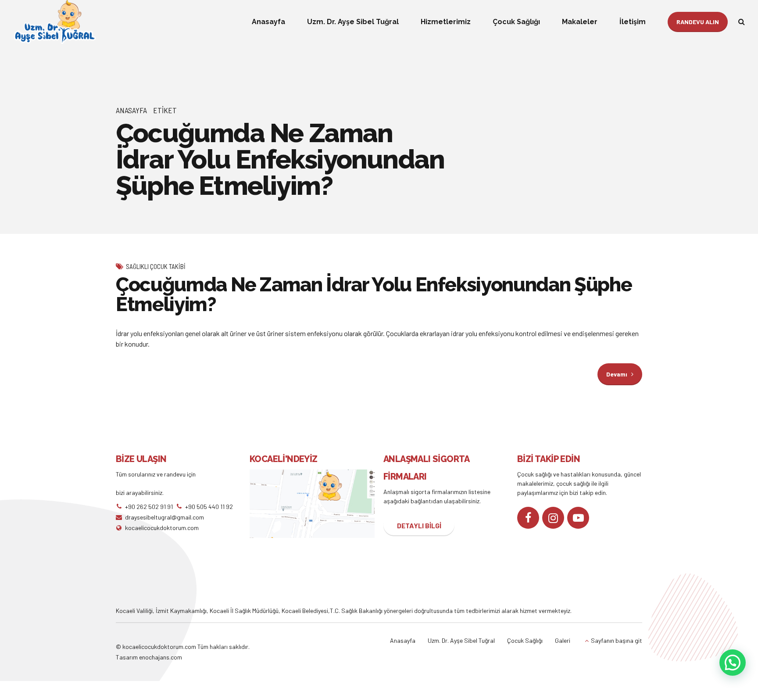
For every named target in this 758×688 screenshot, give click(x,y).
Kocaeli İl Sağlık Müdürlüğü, (246, 610)
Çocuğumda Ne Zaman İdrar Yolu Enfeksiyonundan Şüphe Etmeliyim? (374, 294)
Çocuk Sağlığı (516, 22)
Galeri (562, 640)
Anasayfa (268, 22)
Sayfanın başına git (616, 640)
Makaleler (579, 22)
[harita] (312, 503)
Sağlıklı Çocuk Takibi (156, 266)
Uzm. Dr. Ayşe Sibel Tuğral (353, 22)
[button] (732, 662)
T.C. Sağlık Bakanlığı (356, 610)
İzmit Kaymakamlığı (181, 610)
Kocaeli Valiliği (134, 610)
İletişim (632, 22)
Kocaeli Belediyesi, (306, 610)
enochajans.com (160, 657)
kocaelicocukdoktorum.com (158, 646)
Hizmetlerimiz (446, 22)
